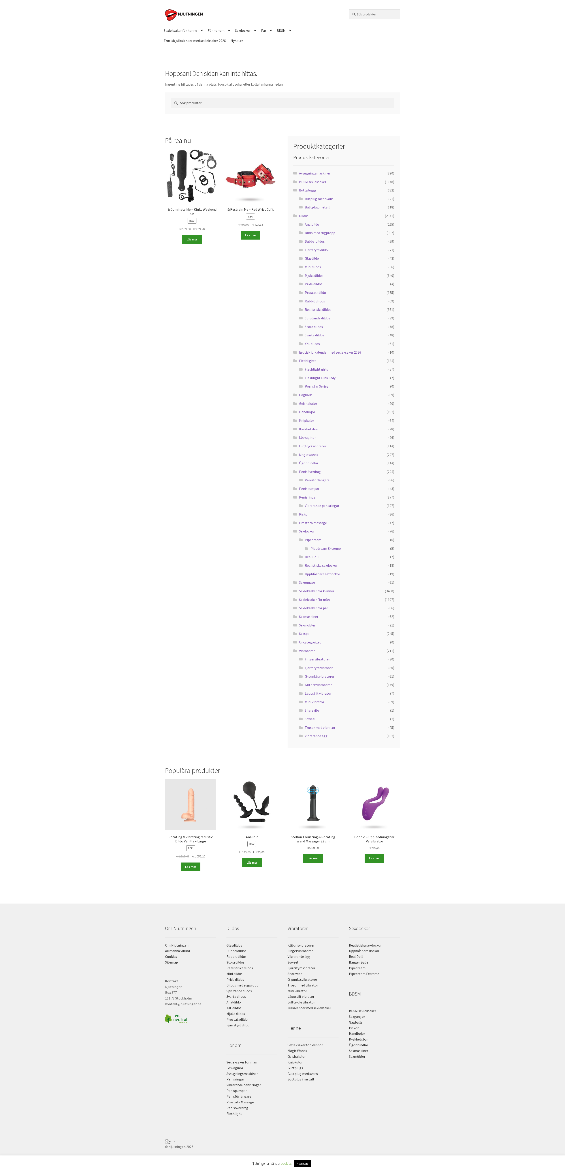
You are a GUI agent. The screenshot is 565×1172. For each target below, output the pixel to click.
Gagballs (306, 395)
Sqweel (310, 719)
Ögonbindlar (308, 463)
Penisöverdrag (310, 471)
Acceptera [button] (303, 1164)
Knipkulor (306, 420)
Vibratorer (307, 651)
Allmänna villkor (177, 951)
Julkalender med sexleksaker (309, 1008)
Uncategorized (310, 642)
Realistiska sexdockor (321, 565)
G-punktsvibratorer (319, 676)
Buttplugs (295, 1068)
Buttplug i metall (301, 1079)
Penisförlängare (317, 480)
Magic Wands (297, 1050)
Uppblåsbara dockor (364, 951)
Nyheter (237, 40)
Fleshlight (234, 1113)
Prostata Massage (240, 1102)
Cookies (171, 956)
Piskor (304, 514)
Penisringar (308, 497)
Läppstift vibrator (318, 693)
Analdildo (312, 224)
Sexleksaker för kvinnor (316, 591)
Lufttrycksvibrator (312, 446)
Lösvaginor (307, 437)
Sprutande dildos (317, 318)
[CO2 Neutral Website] (190, 1018)
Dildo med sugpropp (320, 233)
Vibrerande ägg (316, 736)
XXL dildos (312, 343)
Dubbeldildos (315, 241)
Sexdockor (242, 30)
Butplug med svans (319, 199)
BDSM (281, 30)
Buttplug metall (317, 207)
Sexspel (305, 633)
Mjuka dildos (314, 275)
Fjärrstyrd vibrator (319, 668)
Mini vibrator (314, 702)
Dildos (304, 216)
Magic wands (308, 454)
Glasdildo (312, 258)
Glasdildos (234, 945)
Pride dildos (313, 284)
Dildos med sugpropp (242, 985)
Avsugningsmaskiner (314, 173)
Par (263, 30)
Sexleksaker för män (314, 599)
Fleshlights (307, 360)
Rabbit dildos (315, 301)
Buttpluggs (307, 190)
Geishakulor (308, 403)
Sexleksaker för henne (180, 30)
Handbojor (307, 412)
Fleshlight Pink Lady (320, 378)
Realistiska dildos (318, 309)
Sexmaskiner (308, 616)
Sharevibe (312, 710)
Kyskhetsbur (308, 429)
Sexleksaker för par (313, 608)
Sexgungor (307, 582)
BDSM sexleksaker (312, 182)
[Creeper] (282, 1143)
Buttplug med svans (303, 1073)
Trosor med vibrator (320, 727)
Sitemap (171, 962)
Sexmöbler (307, 625)
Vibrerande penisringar (322, 505)
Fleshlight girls (316, 369)
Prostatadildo (315, 292)
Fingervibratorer (317, 659)
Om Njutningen (176, 945)
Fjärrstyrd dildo (316, 250)
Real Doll (312, 557)
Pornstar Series (316, 386)
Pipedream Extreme (326, 548)
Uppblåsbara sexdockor (322, 574)
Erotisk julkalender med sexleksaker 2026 (195, 40)
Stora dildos (314, 326)
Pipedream (313, 540)
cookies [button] (286, 1163)
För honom (216, 30)
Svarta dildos (314, 335)
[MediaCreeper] (282, 1140)
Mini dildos (313, 267)
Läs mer (191, 239)
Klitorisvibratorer (318, 685)
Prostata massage (313, 523)
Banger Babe (358, 962)
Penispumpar (309, 488)
